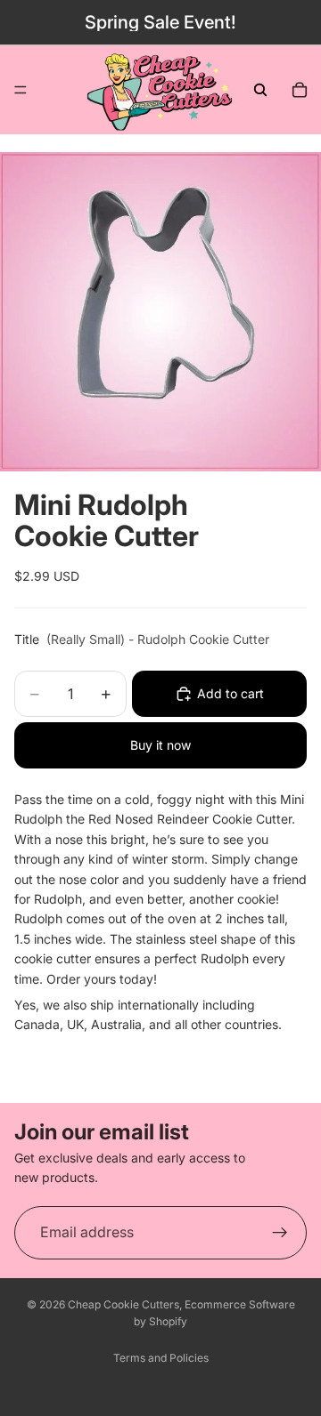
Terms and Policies (161, 1357)
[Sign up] (280, 1232)
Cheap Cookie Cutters (123, 1304)
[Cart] (299, 89)
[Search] (260, 89)
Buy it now (160, 744)
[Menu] (20, 89)
